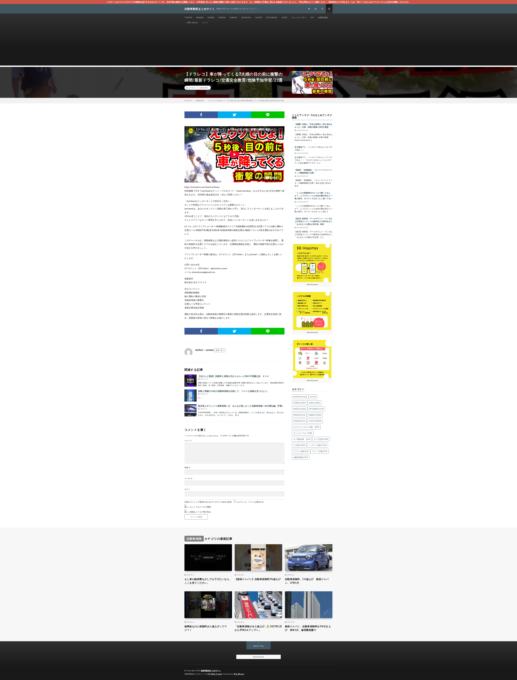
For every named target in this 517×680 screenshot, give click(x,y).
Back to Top (259, 646)
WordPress (239, 674)
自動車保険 (323, 17)
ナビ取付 (299, 445)
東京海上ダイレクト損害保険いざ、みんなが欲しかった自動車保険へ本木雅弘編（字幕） (241, 406)
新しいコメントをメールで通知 (197, 507)
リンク (205, 22)
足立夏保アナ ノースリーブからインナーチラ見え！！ (313, 148)
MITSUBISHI (271, 17)
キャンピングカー (299, 17)
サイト (187, 489)
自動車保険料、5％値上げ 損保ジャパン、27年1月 (307, 581)
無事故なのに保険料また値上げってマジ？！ (205, 628)
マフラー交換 (301, 451)
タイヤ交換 (321, 439)
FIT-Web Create (215, 674)
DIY (312, 17)
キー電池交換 (301, 439)
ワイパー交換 (319, 451)
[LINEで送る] (267, 114)
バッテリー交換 (317, 445)
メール (188, 478)
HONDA (210, 17)
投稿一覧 (219, 350)
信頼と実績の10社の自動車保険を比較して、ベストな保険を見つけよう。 (233, 391)
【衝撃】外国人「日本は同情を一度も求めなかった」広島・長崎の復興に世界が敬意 (313, 125)
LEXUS (284, 17)
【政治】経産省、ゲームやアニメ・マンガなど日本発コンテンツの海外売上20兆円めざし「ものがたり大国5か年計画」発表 (314, 221)
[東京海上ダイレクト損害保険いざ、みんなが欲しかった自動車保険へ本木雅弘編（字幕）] (190, 410)
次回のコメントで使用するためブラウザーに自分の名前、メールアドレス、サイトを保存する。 (225, 502)
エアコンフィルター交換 (306, 427)
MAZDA (222, 17)
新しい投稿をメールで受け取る (197, 512)
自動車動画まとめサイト (211, 671)
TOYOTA (188, 17)
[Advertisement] (258, 47)
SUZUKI (258, 17)
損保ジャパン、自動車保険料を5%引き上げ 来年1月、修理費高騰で (308, 628)
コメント (188, 441)
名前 (187, 467)
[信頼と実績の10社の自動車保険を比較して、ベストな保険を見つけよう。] (190, 395)
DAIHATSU (246, 17)
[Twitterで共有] (234, 114)
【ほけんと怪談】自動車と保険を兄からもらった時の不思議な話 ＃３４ (233, 376)
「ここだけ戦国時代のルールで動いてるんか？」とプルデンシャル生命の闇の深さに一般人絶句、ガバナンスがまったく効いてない (313, 196)
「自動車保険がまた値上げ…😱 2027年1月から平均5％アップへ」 (258, 628)
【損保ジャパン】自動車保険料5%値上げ (258, 579)
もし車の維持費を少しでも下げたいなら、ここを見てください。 (208, 581)
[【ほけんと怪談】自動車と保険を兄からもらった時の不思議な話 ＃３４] (190, 381)
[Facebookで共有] (201, 114)
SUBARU (233, 17)
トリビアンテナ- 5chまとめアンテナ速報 (312, 116)
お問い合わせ (192, 22)
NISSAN (199, 17)
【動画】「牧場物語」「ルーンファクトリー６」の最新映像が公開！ (313, 171)
